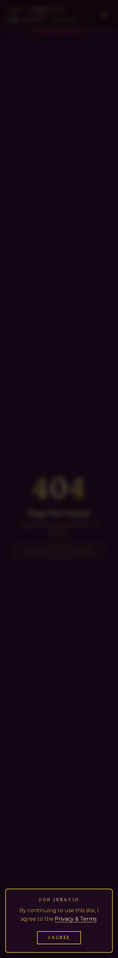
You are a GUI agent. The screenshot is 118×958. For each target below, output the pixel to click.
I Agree (59, 937)
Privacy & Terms (75, 919)
